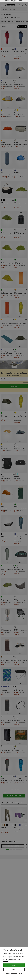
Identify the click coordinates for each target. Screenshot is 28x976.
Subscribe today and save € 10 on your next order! (14, 1)
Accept (14, 965)
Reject (14, 969)
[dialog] (14, 961)
